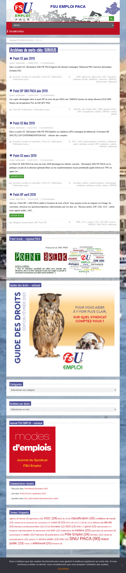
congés (90, 222)
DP (89, 523)
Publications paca (21, 79)
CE (68, 519)
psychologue (16, 535)
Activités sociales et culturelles (27, 77)
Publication (41, 535)
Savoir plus (17, 176)
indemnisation (104, 527)
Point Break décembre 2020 (36, 489)
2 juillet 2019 (33, 95)
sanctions (103, 79)
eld (83, 109)
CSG (97, 222)
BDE (78, 222)
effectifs (77, 109)
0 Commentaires (48, 63)
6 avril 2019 (32, 160)
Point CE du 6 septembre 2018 (33, 494)
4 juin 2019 (32, 128)
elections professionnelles (29, 526)
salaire (113, 144)
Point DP (16, 109)
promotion (110, 530)
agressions (96, 77)
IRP (35, 222)
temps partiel (114, 112)
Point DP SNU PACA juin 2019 (30, 90)
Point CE (46, 77)
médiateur (111, 141)
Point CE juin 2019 (24, 58)
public (29, 534)
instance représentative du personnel (29, 530)
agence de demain (19, 518)
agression (86, 77)
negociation (97, 531)
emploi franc (91, 109)
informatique (110, 183)
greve (90, 526)
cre (77, 523)
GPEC (80, 527)
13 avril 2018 (33, 199)
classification (83, 518)
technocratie (101, 82)
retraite (98, 111)
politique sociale (80, 79)
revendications (18, 539)
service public (49, 539)
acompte (77, 183)
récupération (88, 111)
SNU (64, 539)
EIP (101, 222)
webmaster (20, 63)
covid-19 (58, 522)
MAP (55, 530)
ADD (78, 77)
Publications (56, 77)
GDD (100, 109)
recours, (112, 222)
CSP (79, 141)
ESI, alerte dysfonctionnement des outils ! (41, 498)
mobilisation (67, 530)
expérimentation (90, 141)
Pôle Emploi (77, 534)
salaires (33, 539)
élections (57, 544)
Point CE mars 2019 (24, 155)
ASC (104, 77)
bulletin (85, 183)
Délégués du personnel (23, 222)
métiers (82, 530)
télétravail (112, 82)
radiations (93, 79)
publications (56, 534)
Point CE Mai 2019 (24, 123)
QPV (79, 111)
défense (98, 522)
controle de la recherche (25, 523)
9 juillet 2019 (33, 63)
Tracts (28, 544)
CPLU (70, 523)
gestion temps (109, 109)
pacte (75, 144)
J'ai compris (63, 568)
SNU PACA (20, 199)
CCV (84, 222)
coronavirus (44, 523)
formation (112, 77)
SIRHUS (112, 79)
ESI (47, 527)
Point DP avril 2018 (24, 194)
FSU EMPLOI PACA (16, 31)
